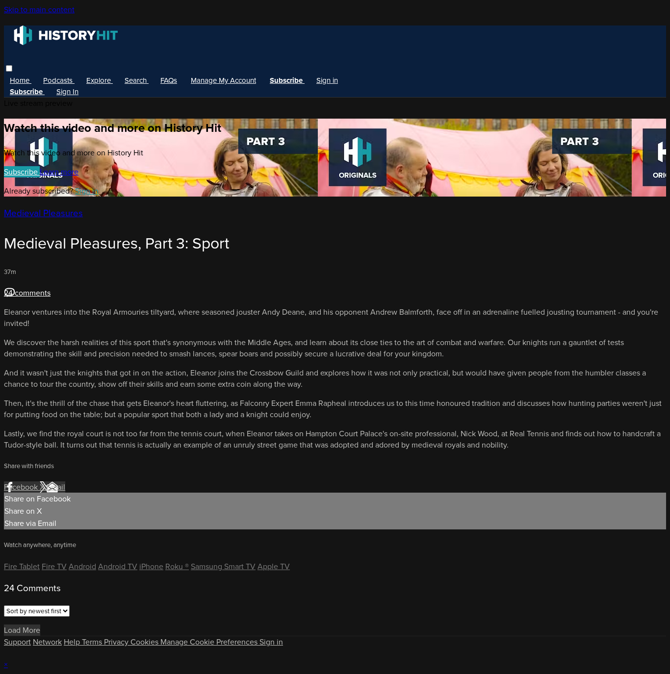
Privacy (117, 642)
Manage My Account (223, 80)
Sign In (67, 91)
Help (73, 642)
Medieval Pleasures (43, 213)
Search (137, 80)
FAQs (168, 80)
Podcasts (59, 80)
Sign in (327, 80)
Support (17, 642)
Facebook (22, 487)
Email (56, 487)
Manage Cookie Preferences (209, 642)
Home (20, 80)
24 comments (27, 293)
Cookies (145, 642)
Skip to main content (39, 9)
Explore (99, 80)
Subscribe (22, 171)
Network (47, 642)
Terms (93, 642)
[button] (9, 68)
